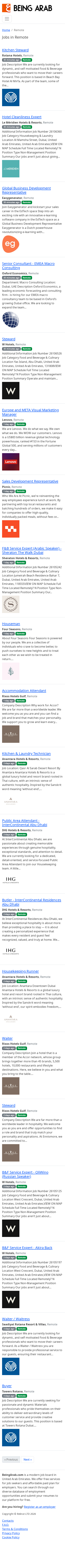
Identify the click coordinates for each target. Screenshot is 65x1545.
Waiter (7, 1038)
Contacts (8, 1521)
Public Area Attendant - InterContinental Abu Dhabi (24, 822)
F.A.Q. (5, 1525)
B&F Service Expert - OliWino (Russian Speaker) (25, 1174)
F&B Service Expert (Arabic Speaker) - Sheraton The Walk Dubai (32, 550)
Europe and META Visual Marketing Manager (30, 411)
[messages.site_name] (27, 8)
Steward (8, 338)
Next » (28, 1459)
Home (6, 30)
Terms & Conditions (15, 1529)
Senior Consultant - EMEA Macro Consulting (28, 265)
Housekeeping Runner (20, 971)
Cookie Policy (10, 1537)
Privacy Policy (11, 1533)
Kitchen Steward (15, 49)
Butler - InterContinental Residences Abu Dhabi (31, 901)
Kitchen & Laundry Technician (26, 753)
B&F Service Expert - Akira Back (27, 1247)
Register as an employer (40, 1507)
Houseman (11, 623)
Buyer (7, 1385)
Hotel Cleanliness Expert (21, 116)
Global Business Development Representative (26, 190)
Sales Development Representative (30, 481)
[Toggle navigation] (7, 18)
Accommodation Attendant (24, 690)
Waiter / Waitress (16, 1318)
